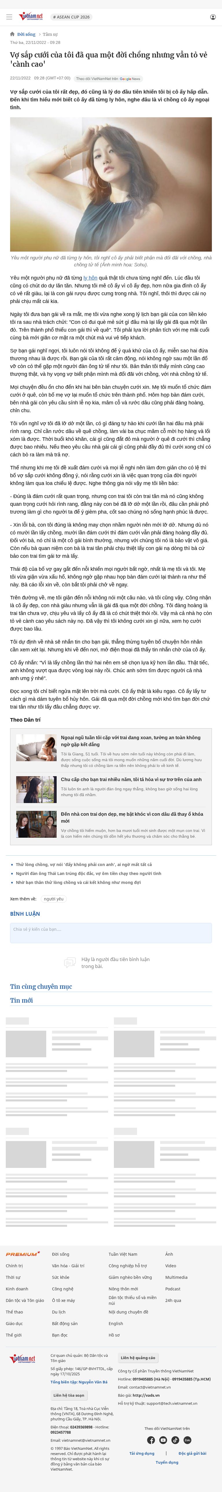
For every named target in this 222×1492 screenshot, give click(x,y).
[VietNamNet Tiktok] (175, 1442)
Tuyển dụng (167, 1462)
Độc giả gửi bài (192, 1453)
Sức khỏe (60, 1277)
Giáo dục (14, 1323)
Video (170, 1265)
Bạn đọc (60, 1335)
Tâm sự (50, 34)
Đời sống (26, 34)
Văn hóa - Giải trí (68, 1265)
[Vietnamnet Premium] (23, 1256)
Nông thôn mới (123, 1289)
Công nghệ (62, 1289)
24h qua (173, 1300)
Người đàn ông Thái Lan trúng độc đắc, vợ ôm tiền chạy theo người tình (88, 873)
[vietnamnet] (31, 20)
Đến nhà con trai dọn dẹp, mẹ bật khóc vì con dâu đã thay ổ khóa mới (132, 818)
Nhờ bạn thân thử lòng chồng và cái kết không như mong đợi (78, 882)
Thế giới (14, 1335)
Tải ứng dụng (142, 1453)
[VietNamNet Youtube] (163, 1442)
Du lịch (59, 1312)
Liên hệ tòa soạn (68, 1395)
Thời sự (13, 1277)
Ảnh (169, 1254)
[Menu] (9, 17)
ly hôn (90, 278)
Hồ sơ (114, 1335)
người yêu (54, 899)
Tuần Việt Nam (123, 1254)
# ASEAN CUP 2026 (71, 17)
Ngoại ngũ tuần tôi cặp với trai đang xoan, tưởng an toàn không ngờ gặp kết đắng (131, 741)
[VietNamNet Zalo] (187, 1442)
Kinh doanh (17, 1289)
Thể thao (14, 1312)
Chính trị (14, 1265)
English (116, 1323)
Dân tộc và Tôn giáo (25, 1300)
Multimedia (176, 1277)
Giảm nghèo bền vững (130, 1277)
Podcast (172, 1289)
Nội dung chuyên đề (128, 1312)
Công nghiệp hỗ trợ (128, 1265)
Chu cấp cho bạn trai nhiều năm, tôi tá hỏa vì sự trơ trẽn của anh (131, 779)
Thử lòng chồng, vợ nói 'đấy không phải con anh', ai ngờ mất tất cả (84, 864)
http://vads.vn (146, 1395)
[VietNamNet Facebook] (151, 1442)
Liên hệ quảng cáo (138, 1357)
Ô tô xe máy (63, 1300)
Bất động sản (65, 1323)
